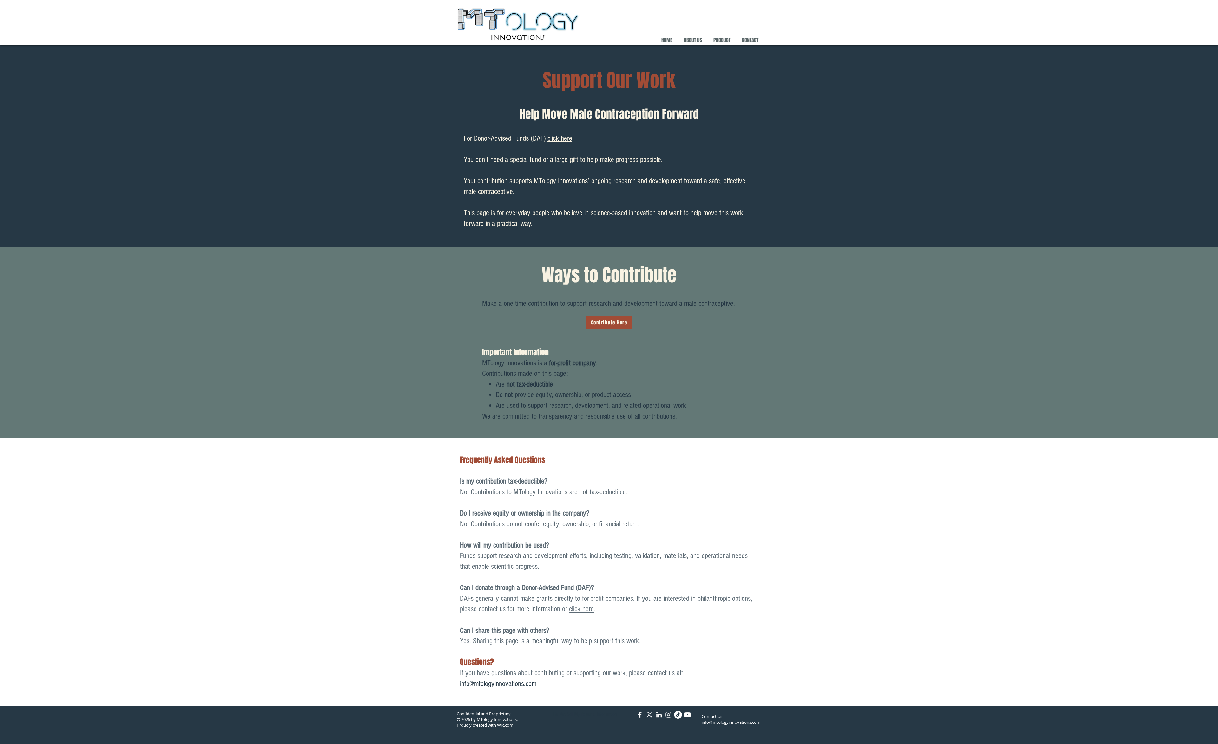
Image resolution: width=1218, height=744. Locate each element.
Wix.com (505, 725)
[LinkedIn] (659, 715)
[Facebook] (640, 715)
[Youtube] (687, 715)
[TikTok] (678, 715)
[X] (649, 715)
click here (559, 138)
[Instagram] (668, 715)
